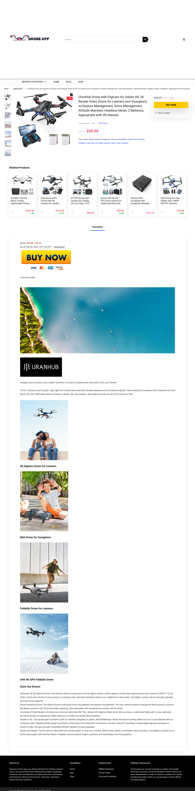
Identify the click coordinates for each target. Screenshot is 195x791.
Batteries (98, 139)
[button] (71, 94)
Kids (92, 143)
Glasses (141, 139)
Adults (85, 139)
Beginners (106, 139)
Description (97, 227)
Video (113, 143)
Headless (82, 143)
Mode (101, 143)
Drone (135, 139)
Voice (118, 143)
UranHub (107, 143)
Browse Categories (32, 82)
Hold (88, 143)
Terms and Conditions (107, 776)
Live (96, 143)
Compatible (122, 139)
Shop (80, 82)
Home (56, 82)
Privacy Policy (104, 773)
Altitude (91, 139)
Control (129, 139)
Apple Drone (18, 89)
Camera (114, 139)
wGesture (124, 143)
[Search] (145, 39)
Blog (68, 82)
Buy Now (171, 105)
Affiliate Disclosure (106, 769)
